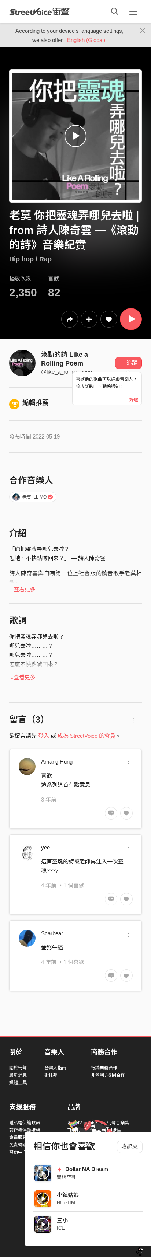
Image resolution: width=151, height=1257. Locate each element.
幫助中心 (18, 1152)
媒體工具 (18, 1082)
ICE (61, 1228)
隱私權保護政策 (24, 1122)
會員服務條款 (22, 1137)
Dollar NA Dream (86, 1169)
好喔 (133, 399)
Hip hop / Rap (30, 259)
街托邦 (51, 1075)
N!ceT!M (66, 1202)
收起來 (129, 1146)
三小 (62, 1220)
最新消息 (18, 1075)
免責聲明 (18, 1145)
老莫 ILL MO (34, 497)
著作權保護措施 (24, 1130)
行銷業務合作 (104, 1068)
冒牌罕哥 (66, 1177)
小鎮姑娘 (68, 1195)
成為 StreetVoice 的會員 (86, 736)
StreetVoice (39, 11)
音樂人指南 (55, 1068)
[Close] (143, 31)
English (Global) (86, 40)
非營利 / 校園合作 (108, 1075)
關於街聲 (18, 1068)
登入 (43, 736)
